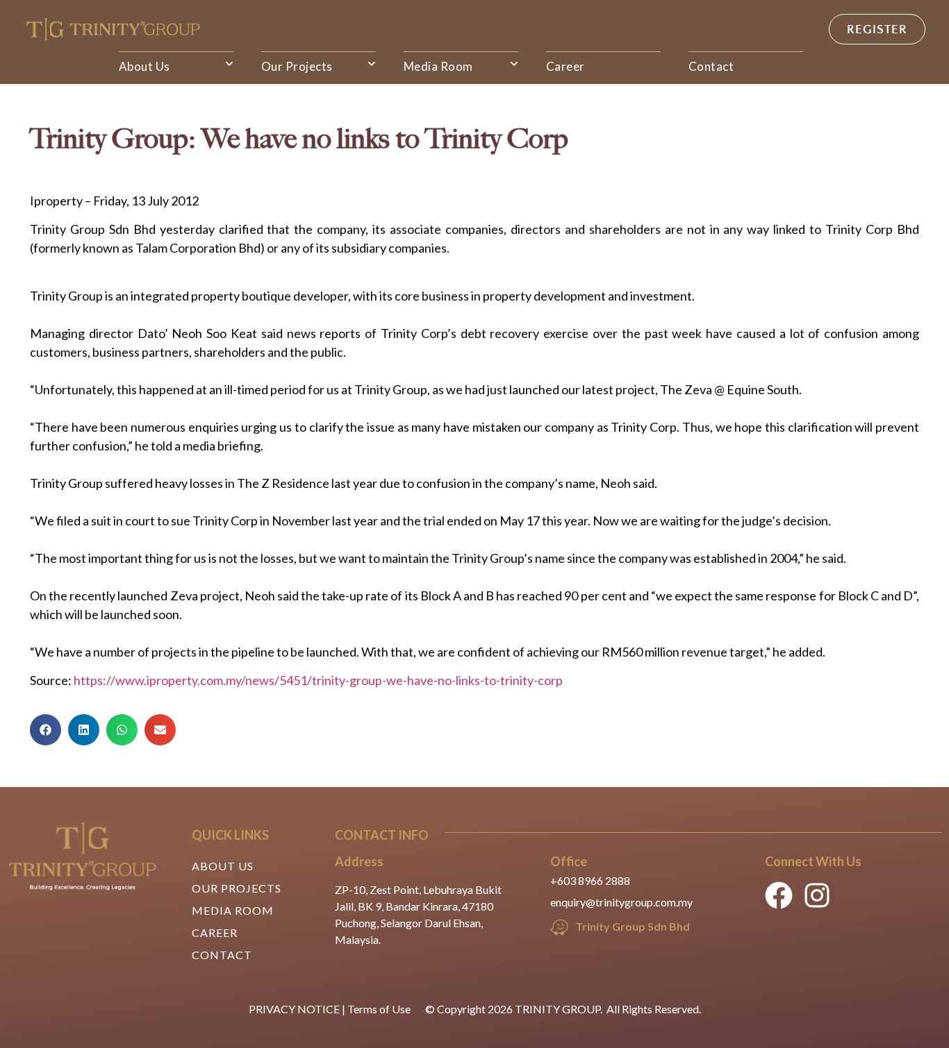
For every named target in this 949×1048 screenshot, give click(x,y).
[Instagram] (817, 895)
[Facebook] (779, 895)
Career (565, 66)
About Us (144, 66)
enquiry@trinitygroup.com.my (621, 901)
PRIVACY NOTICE (294, 1008)
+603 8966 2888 (590, 880)
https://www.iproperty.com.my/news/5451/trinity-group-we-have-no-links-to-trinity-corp (318, 680)
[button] (45, 729)
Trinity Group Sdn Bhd (632, 926)
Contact (711, 66)
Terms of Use (379, 1008)
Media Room (438, 66)
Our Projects (297, 66)
